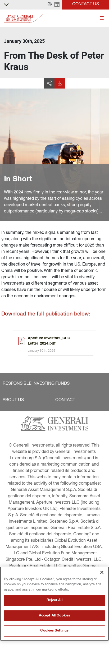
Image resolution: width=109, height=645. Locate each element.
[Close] (102, 572)
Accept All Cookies (54, 616)
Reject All (54, 600)
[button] (49, 5)
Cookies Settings (54, 631)
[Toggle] (101, 18)
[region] (54, 604)
